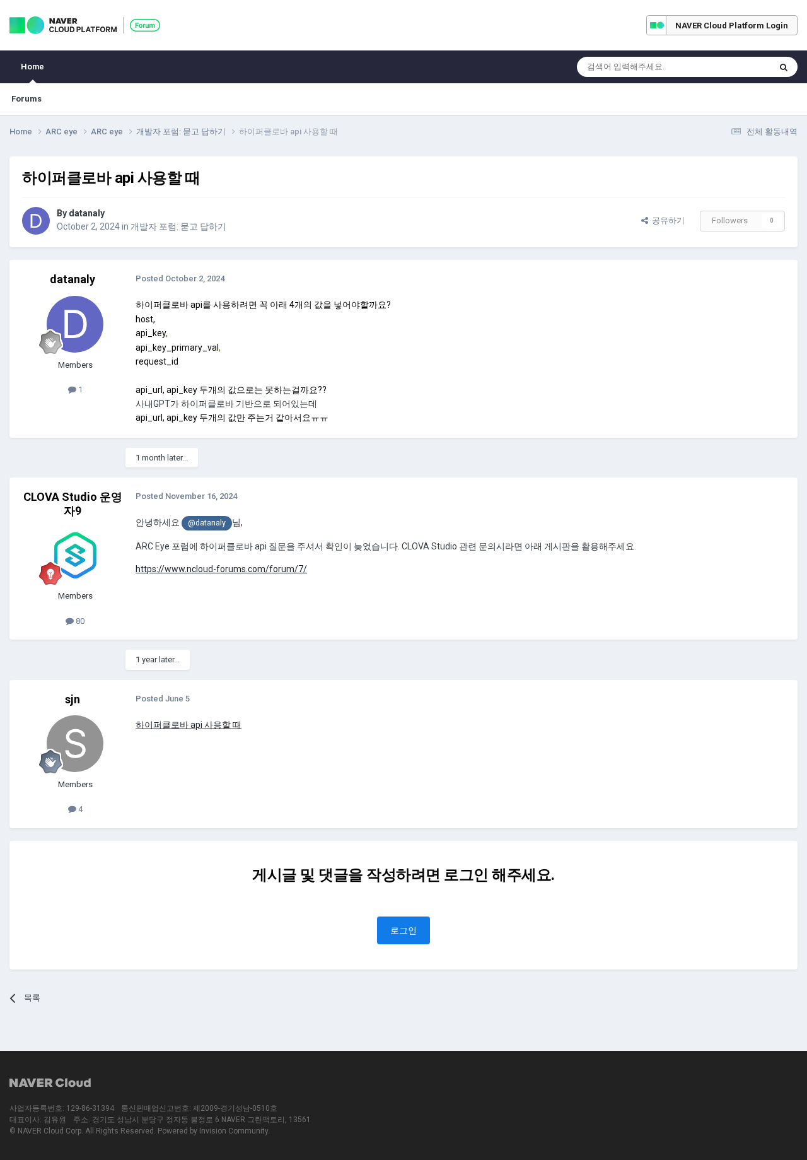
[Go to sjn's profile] (75, 743)
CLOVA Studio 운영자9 (72, 503)
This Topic (735, 66)
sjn (72, 699)
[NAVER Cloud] (50, 1083)
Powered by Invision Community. (214, 1131)
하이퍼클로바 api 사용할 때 (188, 725)
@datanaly (207, 522)
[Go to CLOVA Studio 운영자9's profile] (75, 555)
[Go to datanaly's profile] (36, 221)
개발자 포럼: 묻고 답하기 (178, 226)
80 (79, 621)
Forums (26, 98)
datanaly (87, 213)
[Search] (784, 67)
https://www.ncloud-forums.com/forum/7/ (221, 569)
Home (32, 66)
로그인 (403, 930)
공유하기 (666, 220)
